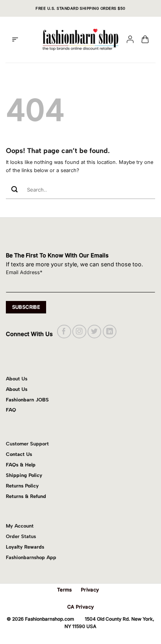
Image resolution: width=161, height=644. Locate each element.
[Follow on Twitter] (94, 331)
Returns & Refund (26, 496)
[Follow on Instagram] (79, 331)
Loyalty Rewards (25, 547)
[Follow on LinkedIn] (109, 331)
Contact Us (19, 454)
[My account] (130, 40)
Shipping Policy (24, 475)
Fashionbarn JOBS (27, 400)
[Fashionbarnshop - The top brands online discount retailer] (80, 40)
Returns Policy (22, 486)
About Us (16, 389)
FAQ (11, 410)
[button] (15, 39)
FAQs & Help (21, 465)
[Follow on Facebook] (64, 331)
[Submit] (14, 189)
